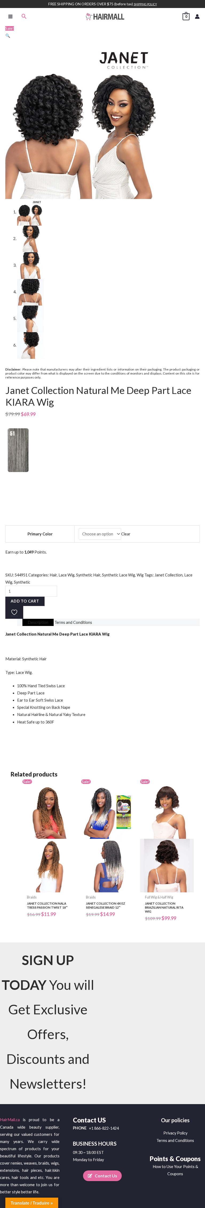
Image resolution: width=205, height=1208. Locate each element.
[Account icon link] (197, 16)
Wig (140, 575)
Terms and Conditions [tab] (73, 622)
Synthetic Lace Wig (118, 575)
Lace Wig (66, 575)
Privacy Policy (175, 1133)
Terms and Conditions (175, 1140)
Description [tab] (38, 622)
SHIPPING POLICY (145, 4)
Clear (126, 534)
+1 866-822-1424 (104, 1128)
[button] (24, 16)
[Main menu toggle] (10, 16)
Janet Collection (169, 575)
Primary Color (40, 534)
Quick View (49, 888)
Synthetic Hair (88, 575)
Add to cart (25, 601)
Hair (53, 575)
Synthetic (22, 582)
